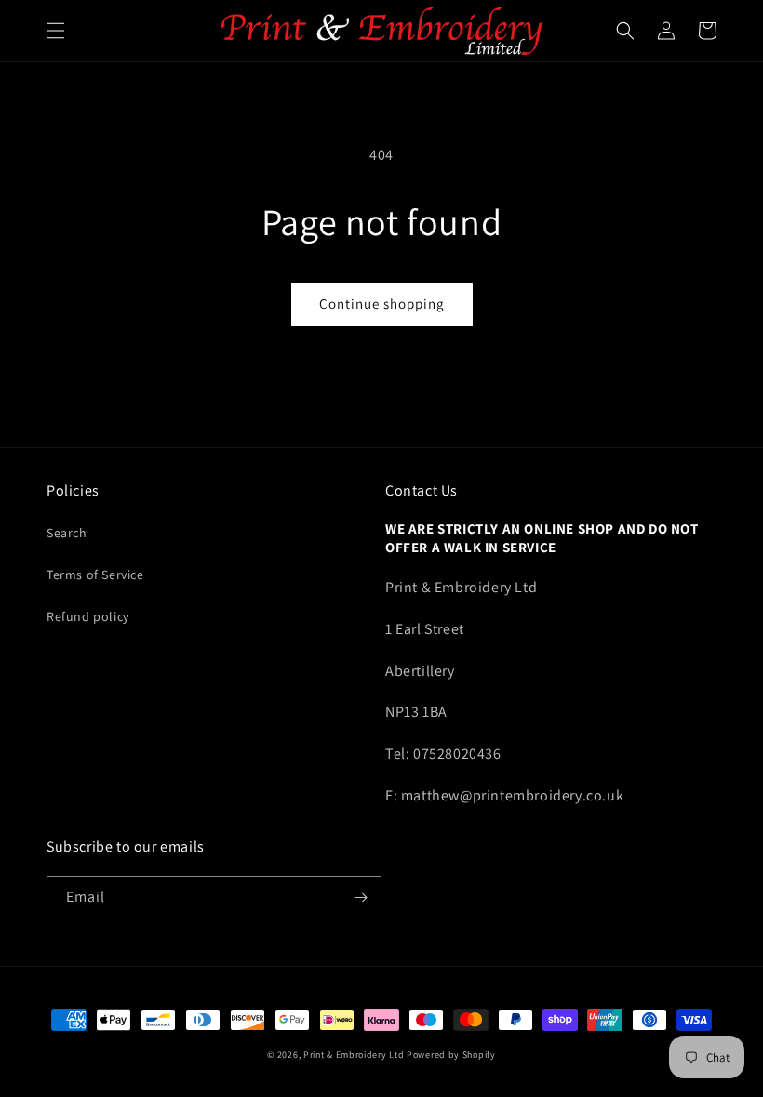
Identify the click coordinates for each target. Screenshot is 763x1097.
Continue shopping (382, 303)
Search (67, 532)
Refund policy (88, 616)
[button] (55, 30)
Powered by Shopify (451, 1055)
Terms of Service (95, 574)
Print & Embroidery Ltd (353, 1055)
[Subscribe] (360, 897)
